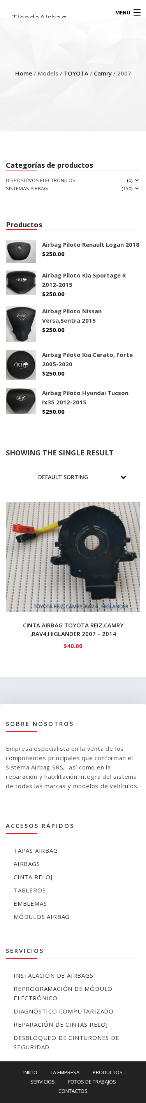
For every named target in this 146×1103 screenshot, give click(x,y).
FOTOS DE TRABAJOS (92, 1081)
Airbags (27, 864)
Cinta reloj (33, 877)
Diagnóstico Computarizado (64, 1011)
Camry (103, 73)
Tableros (30, 890)
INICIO (30, 1072)
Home (23, 73)
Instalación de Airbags (53, 975)
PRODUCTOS (108, 1072)
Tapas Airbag (36, 850)
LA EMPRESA (65, 1072)
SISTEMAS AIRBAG (27, 188)
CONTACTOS (73, 1090)
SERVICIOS (42, 1081)
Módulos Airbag (42, 916)
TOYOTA (76, 73)
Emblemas (30, 903)
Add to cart (73, 644)
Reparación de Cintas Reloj (61, 1024)
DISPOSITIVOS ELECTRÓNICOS (41, 180)
